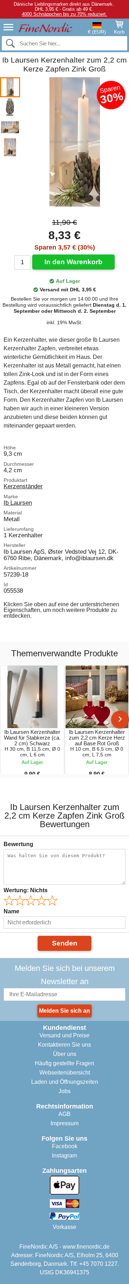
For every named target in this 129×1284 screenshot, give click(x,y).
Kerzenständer (23, 486)
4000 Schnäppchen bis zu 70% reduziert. (64, 14)
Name (11, 911)
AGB (64, 1114)
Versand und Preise (64, 1035)
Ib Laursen (18, 502)
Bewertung (18, 844)
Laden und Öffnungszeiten (64, 1082)
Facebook (64, 1146)
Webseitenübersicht (64, 1073)
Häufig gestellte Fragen (64, 1063)
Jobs (64, 1091)
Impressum (64, 1123)
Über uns (64, 1054)
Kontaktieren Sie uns (64, 1045)
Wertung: (26, 890)
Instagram (64, 1155)
